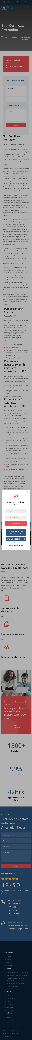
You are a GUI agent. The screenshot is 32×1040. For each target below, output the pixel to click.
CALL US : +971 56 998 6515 (16, 539)
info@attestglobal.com (16, 545)
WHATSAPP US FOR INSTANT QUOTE (16, 532)
